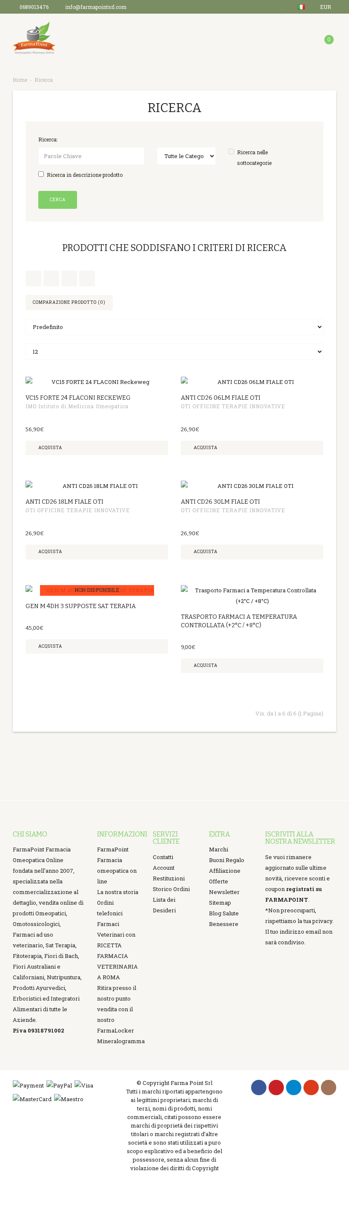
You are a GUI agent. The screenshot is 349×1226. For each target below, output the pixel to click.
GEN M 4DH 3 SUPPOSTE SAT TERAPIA (81, 606)
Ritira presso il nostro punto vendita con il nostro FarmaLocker (116, 1009)
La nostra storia (117, 892)
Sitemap (220, 902)
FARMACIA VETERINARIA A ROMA (117, 966)
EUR (326, 6)
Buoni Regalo (226, 860)
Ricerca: (47, 139)
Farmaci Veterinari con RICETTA (116, 934)
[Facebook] (258, 1088)
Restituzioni (169, 878)
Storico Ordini (171, 889)
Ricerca (43, 79)
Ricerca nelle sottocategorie (254, 157)
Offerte (218, 881)
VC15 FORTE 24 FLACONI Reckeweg (78, 397)
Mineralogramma (121, 1041)
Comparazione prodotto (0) (69, 302)
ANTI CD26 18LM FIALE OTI (64, 501)
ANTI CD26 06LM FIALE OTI (220, 397)
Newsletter (224, 892)
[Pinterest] (276, 1088)
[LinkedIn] (293, 1088)
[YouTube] (311, 1088)
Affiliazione (224, 870)
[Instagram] (328, 1088)
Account (163, 867)
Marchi (218, 849)
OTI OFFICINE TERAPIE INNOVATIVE (233, 406)
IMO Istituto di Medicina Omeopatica (77, 406)
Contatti (163, 857)
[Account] (266, 6)
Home (20, 79)
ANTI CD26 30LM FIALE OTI (220, 501)
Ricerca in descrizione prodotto (85, 174)
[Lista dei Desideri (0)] (283, 6)
